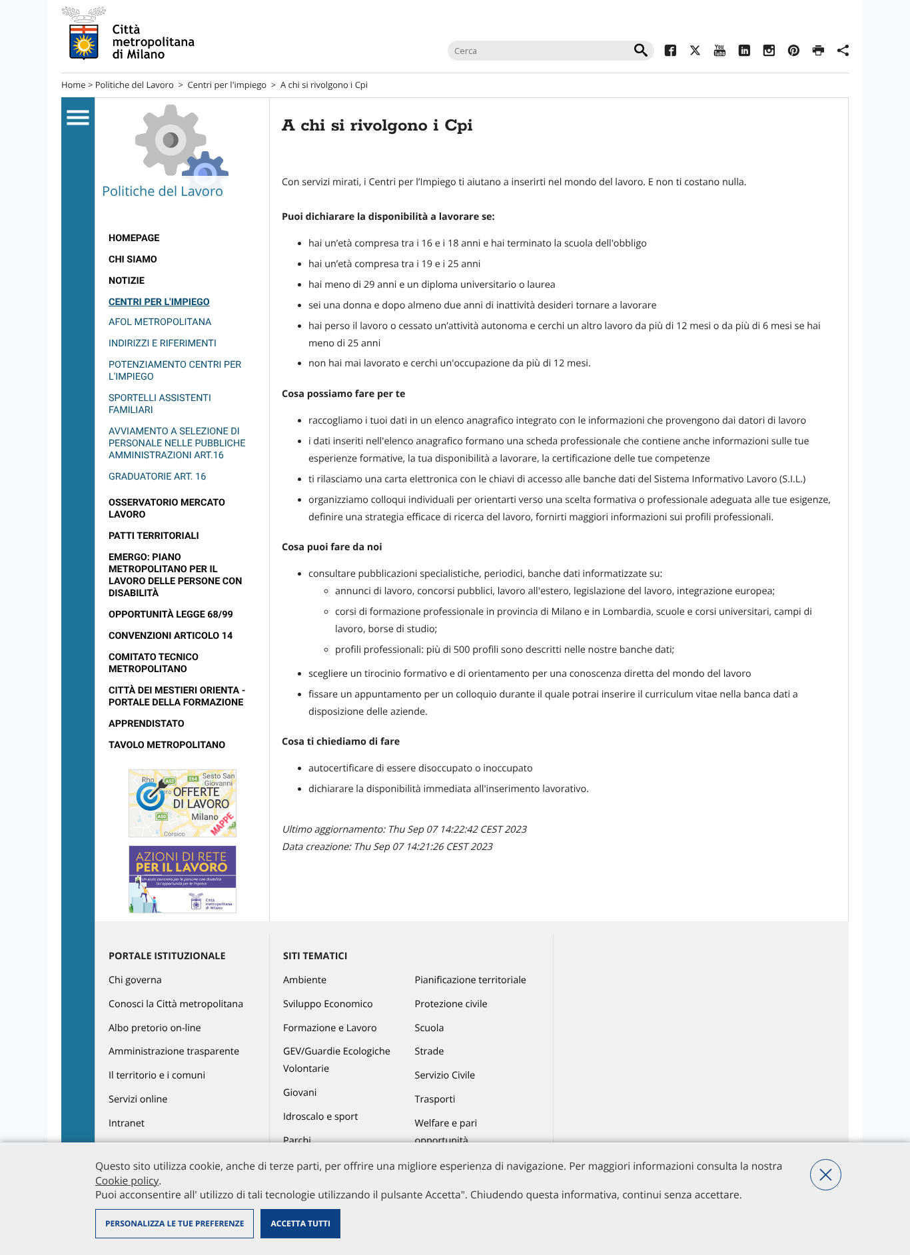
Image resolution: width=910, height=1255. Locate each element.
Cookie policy (127, 1180)
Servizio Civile (445, 1075)
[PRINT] (818, 52)
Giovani (299, 1092)
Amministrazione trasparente (174, 1051)
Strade (429, 1051)
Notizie (127, 280)
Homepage (134, 238)
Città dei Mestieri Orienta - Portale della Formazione (177, 696)
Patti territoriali (154, 536)
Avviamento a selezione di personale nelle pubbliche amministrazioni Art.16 (177, 443)
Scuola (429, 1028)
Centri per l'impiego (227, 85)
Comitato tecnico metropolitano (154, 663)
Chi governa (135, 980)
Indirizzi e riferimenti (163, 343)
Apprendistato (147, 723)
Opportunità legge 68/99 (171, 614)
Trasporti (435, 1099)
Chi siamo (133, 259)
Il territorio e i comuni (157, 1075)
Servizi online (138, 1099)
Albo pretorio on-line (155, 1028)
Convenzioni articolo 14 (170, 635)
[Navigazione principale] (78, 118)
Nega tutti (825, 1174)
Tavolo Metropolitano (167, 745)
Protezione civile (451, 1004)
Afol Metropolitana (160, 322)
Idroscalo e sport (320, 1116)
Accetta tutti (300, 1223)
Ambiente (304, 980)
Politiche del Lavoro (134, 85)
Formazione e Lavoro (330, 1028)
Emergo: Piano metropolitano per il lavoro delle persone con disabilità (175, 575)
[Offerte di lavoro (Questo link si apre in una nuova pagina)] (182, 834)
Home (73, 85)
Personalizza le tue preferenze (174, 1223)
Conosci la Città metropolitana (176, 1004)
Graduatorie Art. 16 (157, 476)
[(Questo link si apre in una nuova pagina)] (670, 52)
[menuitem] (182, 238)
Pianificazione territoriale (470, 980)
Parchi (297, 1140)
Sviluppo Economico (328, 1004)
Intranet (127, 1123)
